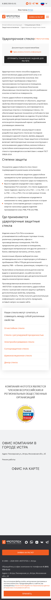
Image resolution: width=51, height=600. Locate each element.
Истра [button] (30, 10)
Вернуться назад (42, 39)
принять (27, 593)
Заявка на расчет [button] (25, 552)
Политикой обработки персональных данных (32, 585)
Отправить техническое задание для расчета (25, 59)
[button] (44, 3)
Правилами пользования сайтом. (17, 588)
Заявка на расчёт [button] (36, 17)
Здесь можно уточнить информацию (27, 52)
